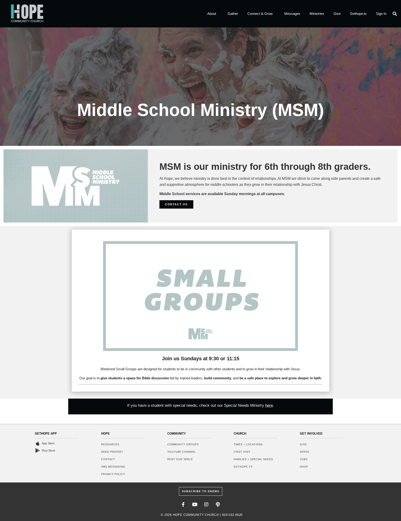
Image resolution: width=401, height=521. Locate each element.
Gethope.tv (358, 14)
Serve (304, 451)
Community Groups (183, 444)
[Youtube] (195, 504)
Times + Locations (248, 444)
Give (337, 14)
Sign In (381, 14)
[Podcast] (218, 504)
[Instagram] (206, 504)
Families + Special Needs (253, 459)
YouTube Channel (181, 451)
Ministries (317, 14)
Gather (233, 14)
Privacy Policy (113, 474)
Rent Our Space (180, 459)
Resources (110, 444)
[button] (395, 14)
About (211, 14)
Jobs (303, 459)
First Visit (242, 451)
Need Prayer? (112, 451)
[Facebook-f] (183, 504)
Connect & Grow (260, 14)
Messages (292, 14)
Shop (304, 466)
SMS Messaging (113, 466)
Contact (108, 459)
